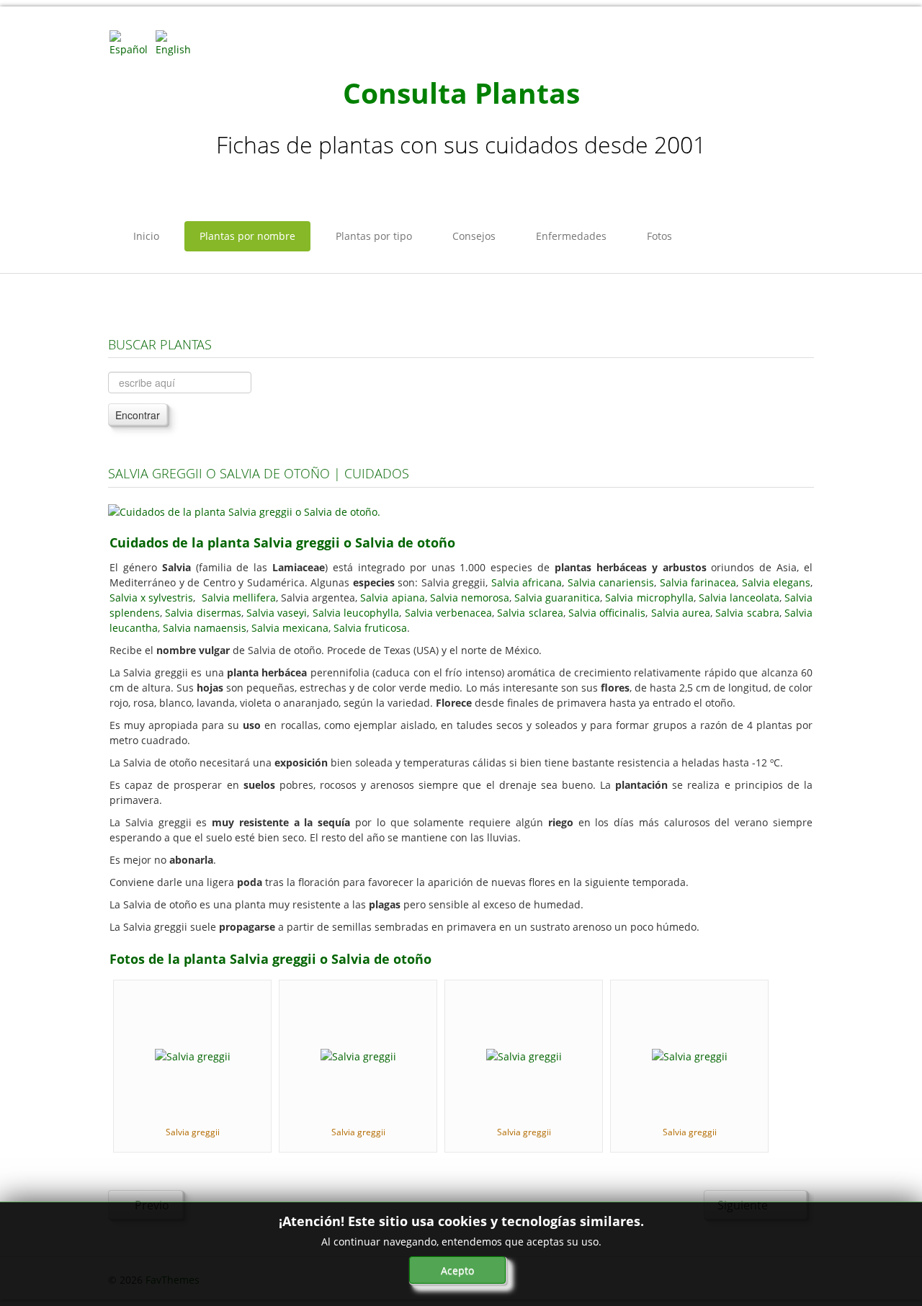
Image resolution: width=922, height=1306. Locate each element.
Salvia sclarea (530, 613)
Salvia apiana (392, 597)
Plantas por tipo (374, 236)
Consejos (474, 236)
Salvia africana (527, 582)
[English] (177, 42)
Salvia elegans (776, 582)
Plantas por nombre (247, 236)
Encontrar (137, 415)
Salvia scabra (747, 613)
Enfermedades (571, 236)
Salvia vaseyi (276, 613)
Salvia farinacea (698, 582)
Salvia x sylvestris (151, 597)
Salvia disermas (203, 613)
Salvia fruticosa (370, 628)
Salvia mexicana (289, 628)
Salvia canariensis (611, 582)
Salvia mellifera (239, 597)
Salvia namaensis (204, 628)
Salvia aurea (680, 613)
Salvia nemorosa (469, 597)
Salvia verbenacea (448, 613)
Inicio (146, 236)
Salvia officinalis (606, 613)
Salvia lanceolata (739, 597)
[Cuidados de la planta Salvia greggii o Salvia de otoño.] (244, 510)
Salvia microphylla (649, 597)
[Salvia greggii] (192, 1055)
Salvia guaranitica (557, 597)
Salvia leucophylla (356, 613)
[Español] (131, 42)
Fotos (659, 236)
